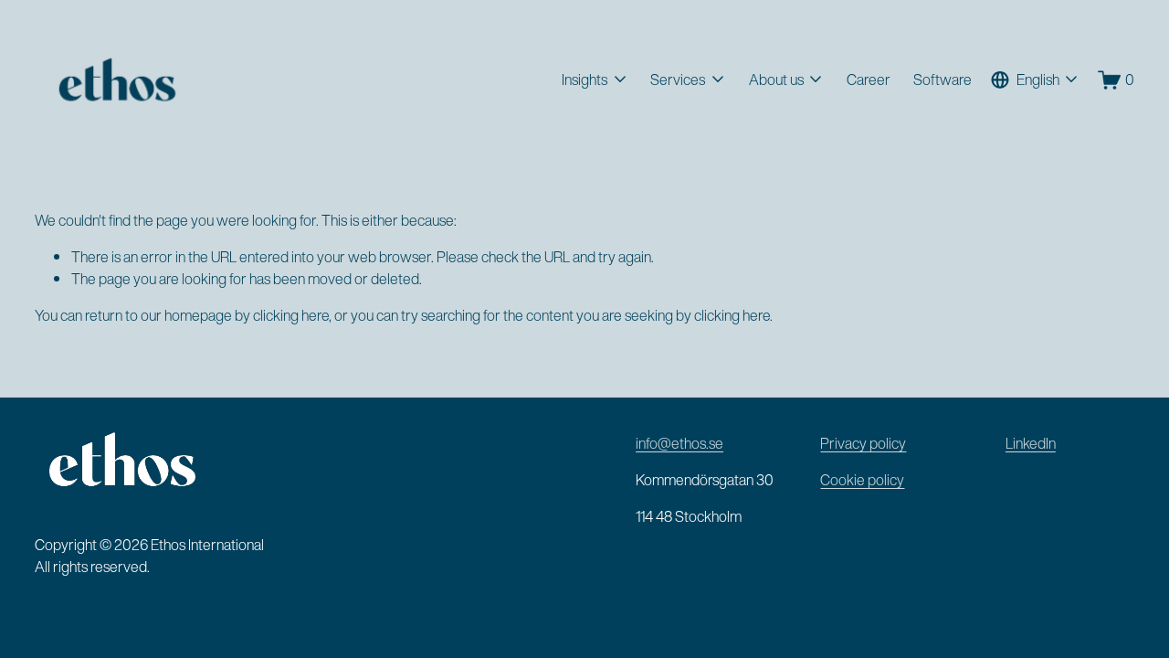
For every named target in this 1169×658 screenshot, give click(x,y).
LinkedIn (1031, 443)
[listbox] (1035, 80)
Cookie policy (862, 480)
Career (868, 79)
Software (942, 79)
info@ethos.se (679, 443)
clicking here (291, 315)
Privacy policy (863, 443)
